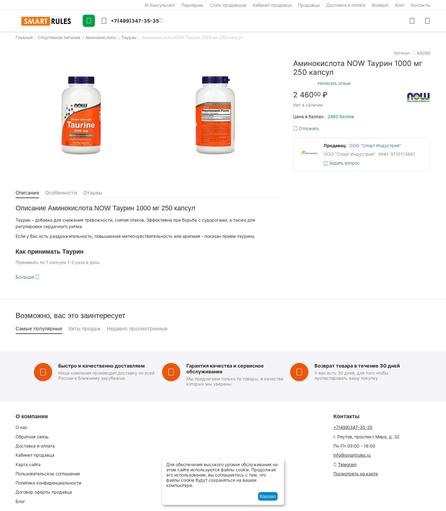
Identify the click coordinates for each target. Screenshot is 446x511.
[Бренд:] (418, 97)
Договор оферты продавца (44, 492)
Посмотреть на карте (355, 473)
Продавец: (335, 145)
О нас (21, 427)
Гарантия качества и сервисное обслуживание (225, 369)
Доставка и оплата (345, 5)
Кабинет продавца (272, 5)
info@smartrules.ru (352, 455)
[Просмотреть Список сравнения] (412, 21)
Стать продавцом (228, 5)
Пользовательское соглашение (48, 473)
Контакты (420, 5)
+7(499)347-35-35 (352, 427)
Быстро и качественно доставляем (101, 366)
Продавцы (309, 5)
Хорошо (268, 496)
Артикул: (402, 52)
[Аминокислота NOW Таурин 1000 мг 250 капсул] (81, 115)
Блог (400, 5)
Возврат (380, 5)
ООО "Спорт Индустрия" (375, 145)
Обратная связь (32, 436)
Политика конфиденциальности (48, 482)
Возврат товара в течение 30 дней (357, 366)
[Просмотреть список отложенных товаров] (427, 21)
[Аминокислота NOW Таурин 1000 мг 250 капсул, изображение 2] (215, 115)
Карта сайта (28, 464)
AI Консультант (160, 5)
